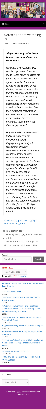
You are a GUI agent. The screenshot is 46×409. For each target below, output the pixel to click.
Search (5, 255)
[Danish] (11, 267)
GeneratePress (23, 394)
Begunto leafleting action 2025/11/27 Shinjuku (22, 325)
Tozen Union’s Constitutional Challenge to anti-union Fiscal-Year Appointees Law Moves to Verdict (23, 343)
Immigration (12, 230)
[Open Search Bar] (42, 23)
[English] (3, 267)
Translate (22, 276)
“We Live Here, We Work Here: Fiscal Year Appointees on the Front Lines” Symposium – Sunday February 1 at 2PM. (22, 309)
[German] (6, 267)
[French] (9, 267)
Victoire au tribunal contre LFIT (16, 351)
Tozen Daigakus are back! (13, 291)
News (21, 230)
